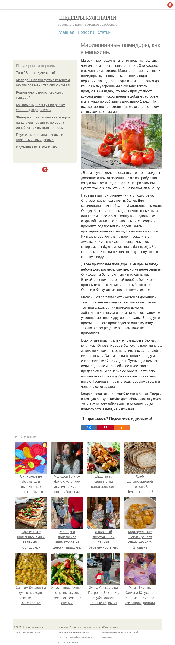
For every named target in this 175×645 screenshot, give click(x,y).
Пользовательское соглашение (86, 627)
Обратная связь (110, 627)
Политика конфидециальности (74, 632)
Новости (86, 32)
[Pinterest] (105, 427)
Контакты (63, 627)
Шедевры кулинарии (87, 17)
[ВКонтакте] (89, 427)
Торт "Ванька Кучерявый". (36, 73)
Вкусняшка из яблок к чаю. (37, 147)
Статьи (104, 32)
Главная (66, 32)
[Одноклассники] (122, 427)
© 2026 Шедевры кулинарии (28, 627)
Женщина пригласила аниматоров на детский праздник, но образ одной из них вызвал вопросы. (43, 122)
